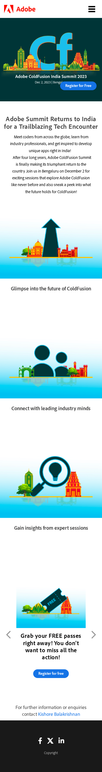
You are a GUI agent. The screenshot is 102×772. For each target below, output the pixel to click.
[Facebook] (40, 741)
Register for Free (78, 85)
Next (93, 634)
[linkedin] (61, 741)
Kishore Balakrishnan (59, 714)
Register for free (51, 673)
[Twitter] (50, 741)
